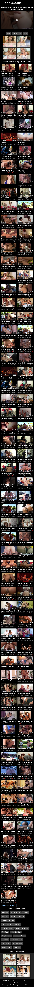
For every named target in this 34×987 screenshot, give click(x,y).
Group (2, 144)
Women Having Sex (8, 928)
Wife (11, 158)
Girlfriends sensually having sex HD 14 (9, 900)
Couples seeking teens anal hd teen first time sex (25, 487)
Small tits (20, 833)
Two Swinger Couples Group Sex (25, 377)
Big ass (6, 268)
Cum (21, 268)
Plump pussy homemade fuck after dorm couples (25, 611)
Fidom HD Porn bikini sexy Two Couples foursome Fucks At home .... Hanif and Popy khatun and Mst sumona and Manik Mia (25, 638)
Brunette (10, 640)
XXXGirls (9, 3)
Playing (16, 874)
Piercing (3, 613)
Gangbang (4, 103)
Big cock (16, 268)
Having (3, 888)
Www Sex (17, 947)
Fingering (6, 337)
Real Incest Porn (15, 912)
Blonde (6, 227)
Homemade (7, 392)
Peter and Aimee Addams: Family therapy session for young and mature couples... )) (9, 873)
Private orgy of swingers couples (25, 253)
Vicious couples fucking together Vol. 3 (25, 349)
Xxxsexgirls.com (18, 985)
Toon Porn (5, 932)
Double (28, 199)
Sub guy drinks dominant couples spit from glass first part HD (9, 707)
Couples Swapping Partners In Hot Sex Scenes (25, 280)
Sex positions (21, 184)
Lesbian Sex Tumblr (19, 936)
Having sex (4, 101)
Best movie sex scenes (8, 211)
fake (25, 33)
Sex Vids (21, 916)
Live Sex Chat (6, 943)
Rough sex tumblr (6, 156)
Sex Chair (14, 916)
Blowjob (16, 144)
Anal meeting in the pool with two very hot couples (9, 817)
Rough (25, 378)
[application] (17, 20)
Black (14, 89)
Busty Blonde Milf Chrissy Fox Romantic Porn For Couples (25, 652)
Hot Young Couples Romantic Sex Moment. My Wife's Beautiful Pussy (25, 556)
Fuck (25, 268)
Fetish (15, 709)
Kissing (31, 681)
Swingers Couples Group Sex (9, 266)
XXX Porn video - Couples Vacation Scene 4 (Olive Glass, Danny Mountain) (25, 817)
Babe (2, 640)
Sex (7, 75)
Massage (26, 695)
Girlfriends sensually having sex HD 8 (25, 886)
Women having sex (23, 87)
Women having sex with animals (9, 115)
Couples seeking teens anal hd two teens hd (9, 680)
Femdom (11, 695)
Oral (18, 89)
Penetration (10, 819)
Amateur (7, 158)
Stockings (24, 461)
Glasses (26, 709)
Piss (14, 778)
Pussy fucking (14, 337)
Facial (13, 737)
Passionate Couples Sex (8, 335)
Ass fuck (3, 571)
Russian (29, 530)
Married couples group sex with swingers (25, 583)
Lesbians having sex (7, 87)
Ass (30, 709)
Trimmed (8, 365)
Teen (2, 213)
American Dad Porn (8, 920)
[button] (17, 20)
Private (29, 268)
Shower (22, 406)
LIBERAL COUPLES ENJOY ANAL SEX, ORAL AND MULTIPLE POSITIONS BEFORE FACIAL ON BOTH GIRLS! (25, 528)
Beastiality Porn (6, 947)
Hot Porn (25, 912)
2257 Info (17, 982)
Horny (15, 158)
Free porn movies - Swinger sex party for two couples (9, 404)
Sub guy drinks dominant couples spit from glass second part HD (9, 693)
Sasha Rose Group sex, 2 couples (25, 308)
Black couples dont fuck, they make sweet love (25, 680)
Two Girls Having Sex (22, 928)
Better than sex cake (23, 156)
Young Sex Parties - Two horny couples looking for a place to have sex (9, 501)
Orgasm (19, 861)
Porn (11, 103)
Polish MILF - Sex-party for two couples (9, 721)
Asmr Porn (5, 916)
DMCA (5, 981)
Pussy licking (26, 599)
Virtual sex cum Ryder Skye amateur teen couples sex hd (9, 556)
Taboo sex (20, 170)
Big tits (8, 117)
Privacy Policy (12, 981)
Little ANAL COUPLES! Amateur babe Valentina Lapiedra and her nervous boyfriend (9, 638)
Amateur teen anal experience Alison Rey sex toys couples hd (25, 225)
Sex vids (3, 142)
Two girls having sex (7, 129)
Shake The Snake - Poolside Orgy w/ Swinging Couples (9, 762)
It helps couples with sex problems (25, 266)
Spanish (16, 640)
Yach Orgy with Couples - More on (25, 418)
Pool (6, 888)
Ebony (31, 130)
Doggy (24, 530)
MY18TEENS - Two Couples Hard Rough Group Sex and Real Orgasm (9, 569)
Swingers (10, 144)
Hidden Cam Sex (15, 932)
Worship (11, 75)
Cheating (13, 117)
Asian (14, 805)
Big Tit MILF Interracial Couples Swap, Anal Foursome (9, 666)
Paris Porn (5, 940)
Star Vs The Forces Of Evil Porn (11, 924)
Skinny (30, 819)
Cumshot (20, 709)
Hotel (32, 199)
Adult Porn (5, 912)
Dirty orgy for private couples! (25, 721)
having (15, 33)
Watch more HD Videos (9, 905)
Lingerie (11, 888)
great (8, 33)
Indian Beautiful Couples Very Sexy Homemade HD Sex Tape (9, 390)
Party (8, 406)
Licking (25, 654)
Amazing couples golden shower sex (9, 432)
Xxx (15, 365)
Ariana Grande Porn (16, 940)
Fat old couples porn (23, 666)
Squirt (2, 778)
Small (8, 613)
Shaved (10, 213)
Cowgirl (3, 75)
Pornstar (26, 103)
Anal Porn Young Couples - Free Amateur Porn (9, 652)
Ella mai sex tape (22, 198)
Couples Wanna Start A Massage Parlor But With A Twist (25, 693)
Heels (6, 778)
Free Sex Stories (17, 943)
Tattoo (15, 172)
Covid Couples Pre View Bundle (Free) (25, 707)
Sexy (21, 351)
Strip (8, 530)
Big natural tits (21, 213)
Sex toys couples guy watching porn (9, 528)
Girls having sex (22, 73)
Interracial (7, 668)
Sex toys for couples (7, 73)
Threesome (27, 351)
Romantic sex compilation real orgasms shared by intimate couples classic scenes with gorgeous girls (9, 225)
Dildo (2, 268)
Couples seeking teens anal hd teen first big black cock (9, 859)
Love (15, 103)
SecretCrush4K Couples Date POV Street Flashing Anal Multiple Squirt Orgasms (9, 776)
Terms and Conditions (24, 981)
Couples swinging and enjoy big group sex (9, 377)
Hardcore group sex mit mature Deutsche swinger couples (9, 239)
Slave (6, 695)
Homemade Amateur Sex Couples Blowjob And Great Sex (25, 597)
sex (20, 33)
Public (10, 778)
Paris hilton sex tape (7, 170)
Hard (21, 89)
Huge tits (27, 613)
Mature (7, 241)
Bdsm (15, 888)
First (22, 489)
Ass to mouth (8, 654)
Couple (31, 309)
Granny (16, 434)
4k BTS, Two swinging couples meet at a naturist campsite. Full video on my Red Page (25, 873)
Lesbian (11, 792)
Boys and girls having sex (25, 115)
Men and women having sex (25, 101)
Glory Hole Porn (6, 936)
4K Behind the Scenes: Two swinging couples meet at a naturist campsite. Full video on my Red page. (25, 749)
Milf (18, 144)
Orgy (14, 241)
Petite (6, 213)
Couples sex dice (22, 501)
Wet (8, 571)
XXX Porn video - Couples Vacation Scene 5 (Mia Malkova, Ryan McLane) (9, 804)
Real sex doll (5, 198)
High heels (29, 447)
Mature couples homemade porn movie (9, 735)
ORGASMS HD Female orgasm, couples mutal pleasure (25, 859)
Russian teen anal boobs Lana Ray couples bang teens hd (25, 790)
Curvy (10, 89)
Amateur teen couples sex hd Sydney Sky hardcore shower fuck (25, 404)
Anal (2, 199)
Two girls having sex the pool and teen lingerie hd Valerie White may (9, 886)
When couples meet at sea (25, 845)
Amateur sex (21, 142)
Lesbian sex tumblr (23, 129)
